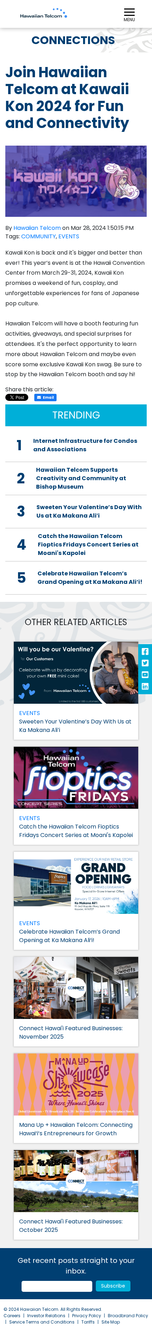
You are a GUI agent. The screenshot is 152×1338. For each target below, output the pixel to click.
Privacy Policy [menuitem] (86, 1316)
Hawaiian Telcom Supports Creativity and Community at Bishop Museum (81, 478)
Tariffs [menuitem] (88, 1322)
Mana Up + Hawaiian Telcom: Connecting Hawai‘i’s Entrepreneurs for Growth (76, 1129)
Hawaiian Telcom (37, 228)
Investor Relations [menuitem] (46, 1316)
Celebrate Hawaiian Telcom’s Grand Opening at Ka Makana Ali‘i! (89, 577)
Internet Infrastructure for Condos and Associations (85, 445)
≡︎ (129, 13)
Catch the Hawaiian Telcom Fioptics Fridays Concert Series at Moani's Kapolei (88, 544)
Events (68, 236)
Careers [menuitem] (12, 1316)
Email (48, 397)
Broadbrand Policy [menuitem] (128, 1316)
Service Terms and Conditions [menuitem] (42, 1322)
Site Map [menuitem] (110, 1322)
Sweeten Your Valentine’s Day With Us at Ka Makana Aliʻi (89, 511)
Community (38, 236)
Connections (73, 40)
